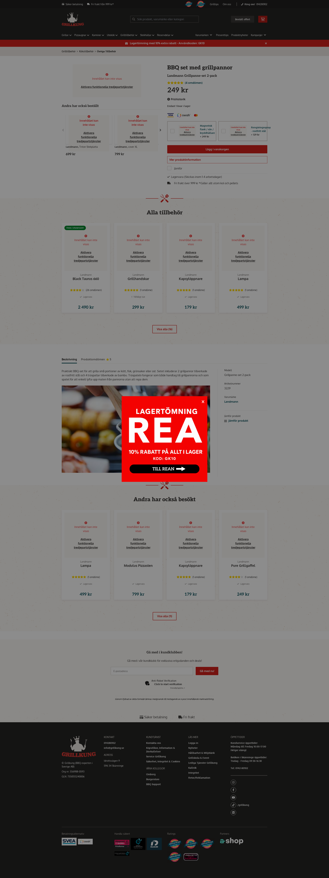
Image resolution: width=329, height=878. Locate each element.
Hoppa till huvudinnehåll (163, 4)
